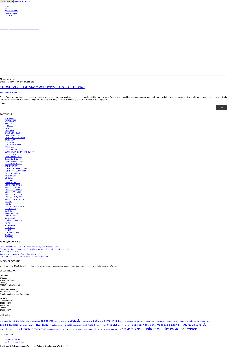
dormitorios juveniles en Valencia (142, 321)
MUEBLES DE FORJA (13, 192)
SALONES (8, 211)
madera (68, 324)
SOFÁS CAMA (10, 225)
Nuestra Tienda (11, 13)
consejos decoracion (60, 321)
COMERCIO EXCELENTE (14, 145)
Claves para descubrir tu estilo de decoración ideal (20, 254)
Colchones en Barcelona (14, 342)
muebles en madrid (168, 324)
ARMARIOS (9, 123)
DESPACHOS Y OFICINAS (14, 161)
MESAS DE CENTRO (12, 182)
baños (22, 321)
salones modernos (81, 329)
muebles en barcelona (143, 324)
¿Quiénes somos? (11, 10)
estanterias (194, 321)
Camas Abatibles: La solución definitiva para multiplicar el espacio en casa (30, 247)
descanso (86, 321)
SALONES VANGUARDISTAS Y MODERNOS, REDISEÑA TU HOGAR (42, 87)
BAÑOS (8, 128)
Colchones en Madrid (13, 339)
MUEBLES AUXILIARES (13, 187)
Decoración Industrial (13, 159)
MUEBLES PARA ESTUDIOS (15, 199)
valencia (192, 329)
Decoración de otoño (13, 156)
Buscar (2, 103)
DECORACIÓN (10, 154)
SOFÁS (7, 223)
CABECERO (9, 130)
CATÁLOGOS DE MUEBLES (15, 137)
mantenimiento (101, 325)
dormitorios (110, 320)
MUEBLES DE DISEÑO (13, 190)
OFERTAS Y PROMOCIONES (15, 206)
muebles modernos (34, 329)
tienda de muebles (130, 329)
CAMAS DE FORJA (12, 135)
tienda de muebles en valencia (164, 329)
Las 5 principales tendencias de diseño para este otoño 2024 (24, 256)
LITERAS (8, 180)
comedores (47, 320)
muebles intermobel (11, 329)
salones (69, 329)
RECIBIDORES (10, 208)
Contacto (8, 15)
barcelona (14, 320)
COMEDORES (10, 142)
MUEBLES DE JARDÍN (13, 194)
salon (62, 329)
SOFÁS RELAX (10, 227)
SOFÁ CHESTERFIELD (13, 220)
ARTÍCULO (9, 126)
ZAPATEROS (10, 237)
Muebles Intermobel (22, 1)
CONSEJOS (9, 147)
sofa (103, 329)
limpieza (60, 325)
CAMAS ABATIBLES (12, 133)
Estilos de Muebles (12, 173)
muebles (112, 325)
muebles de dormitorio (124, 325)
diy (101, 321)
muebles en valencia (193, 324)
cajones (28, 321)
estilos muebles (9, 325)
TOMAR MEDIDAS (12, 232)
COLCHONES (10, 140)
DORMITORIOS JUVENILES (15, 171)
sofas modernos (112, 329)
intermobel (42, 325)
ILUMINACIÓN (10, 175)
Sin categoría (10, 218)
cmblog (14, 92)
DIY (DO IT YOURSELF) (13, 163)
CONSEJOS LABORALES (14, 149)
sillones (97, 329)
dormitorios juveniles (125, 321)
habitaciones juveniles (27, 325)
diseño (95, 320)
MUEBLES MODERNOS (14, 197)
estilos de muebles (205, 321)
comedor (36, 321)
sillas (90, 329)
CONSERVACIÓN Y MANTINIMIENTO (19, 152)
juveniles (53, 325)
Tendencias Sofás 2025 (9, 251)
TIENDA (8, 230)
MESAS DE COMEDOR (13, 185)
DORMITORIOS (11, 166)
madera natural (80, 325)
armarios (4, 321)
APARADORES (10, 119)
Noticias (8, 204)
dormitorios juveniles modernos (162, 321)
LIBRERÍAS (9, 178)
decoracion (75, 320)
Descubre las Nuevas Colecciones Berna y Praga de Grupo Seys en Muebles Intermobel (34, 249)
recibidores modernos (53, 329)
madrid (91, 324)
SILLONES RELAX (11, 216)
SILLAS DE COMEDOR (13, 213)
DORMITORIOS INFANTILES (16, 168)
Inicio (7, 6)
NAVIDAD (8, 201)
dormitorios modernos (180, 321)
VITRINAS (9, 234)
